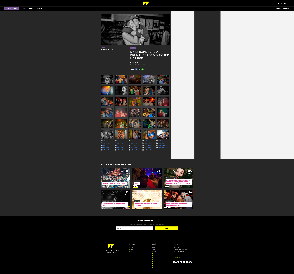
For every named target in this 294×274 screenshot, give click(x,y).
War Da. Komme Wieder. (12, 8)
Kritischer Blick (157, 255)
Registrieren (286, 8)
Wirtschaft (156, 259)
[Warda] (111, 246)
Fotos (24, 8)
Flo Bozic (105, 181)
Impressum (176, 247)
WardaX (132, 247)
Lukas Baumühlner (108, 201)
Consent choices (177, 257)
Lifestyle (155, 253)
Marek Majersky (170, 178)
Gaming (155, 261)
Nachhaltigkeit (157, 265)
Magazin (39, 8)
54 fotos (133, 47)
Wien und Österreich (158, 267)
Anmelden (278, 8)
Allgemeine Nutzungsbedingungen (181, 249)
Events (31, 8)
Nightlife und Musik (158, 263)
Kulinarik (155, 257)
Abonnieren (166, 228)
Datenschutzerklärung (179, 251)
